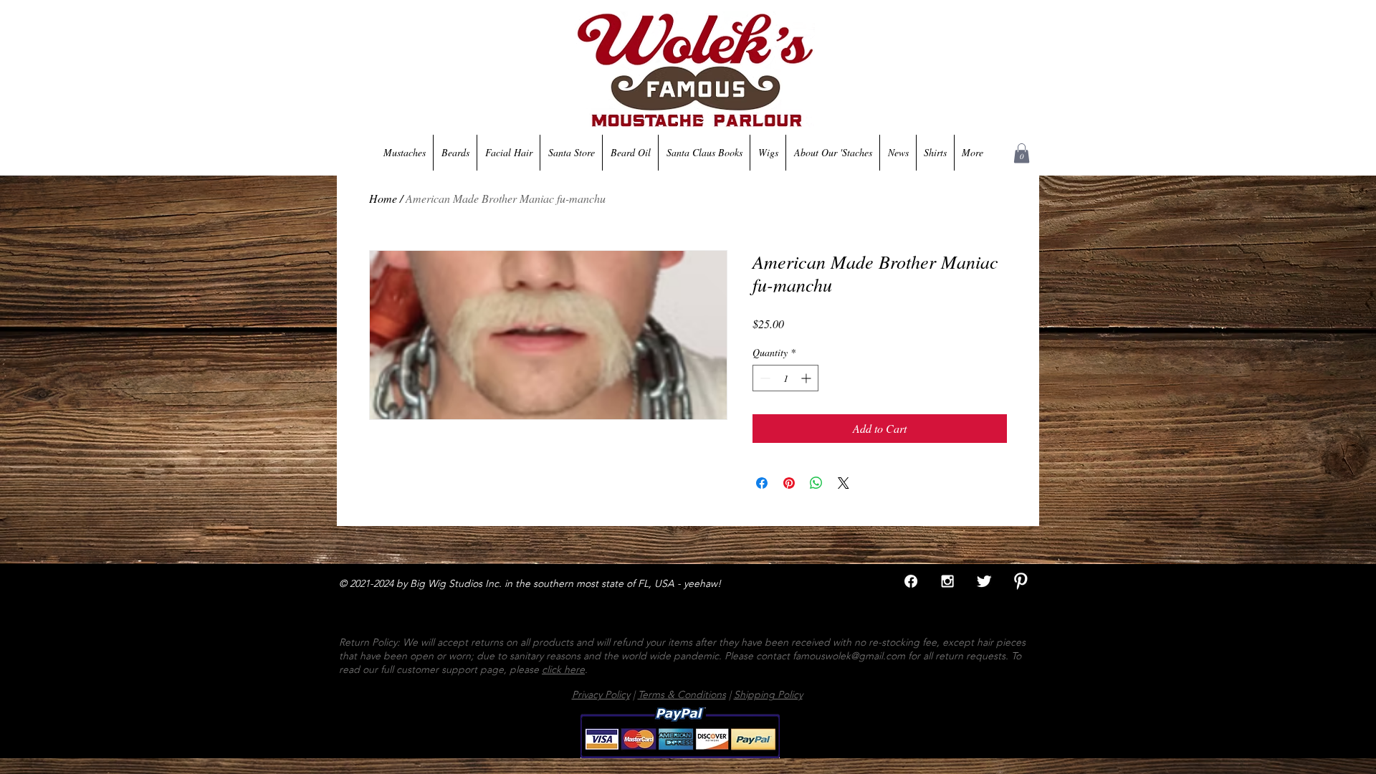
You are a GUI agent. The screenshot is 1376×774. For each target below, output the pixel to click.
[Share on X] (843, 483)
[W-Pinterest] (1020, 581)
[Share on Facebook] (761, 483)
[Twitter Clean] (984, 581)
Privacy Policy (601, 694)
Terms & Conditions (682, 694)
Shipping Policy (768, 694)
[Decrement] (764, 378)
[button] (1021, 153)
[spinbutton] (785, 378)
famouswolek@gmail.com (849, 655)
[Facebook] (910, 581)
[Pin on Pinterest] (789, 483)
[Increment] (807, 378)
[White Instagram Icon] (947, 581)
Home (383, 198)
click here (563, 669)
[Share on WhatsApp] (816, 483)
